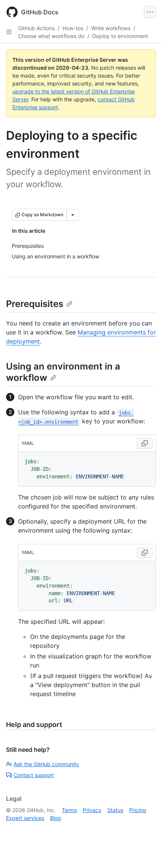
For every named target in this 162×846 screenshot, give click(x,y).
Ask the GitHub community (46, 764)
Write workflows (110, 28)
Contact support (34, 775)
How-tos (73, 28)
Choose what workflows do (51, 36)
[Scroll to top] (145, 829)
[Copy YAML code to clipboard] (145, 443)
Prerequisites (34, 303)
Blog (55, 818)
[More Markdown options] (72, 215)
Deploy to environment (120, 36)
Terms (69, 810)
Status (115, 810)
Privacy (92, 810)
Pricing (137, 810)
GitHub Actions (36, 28)
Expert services (25, 818)
